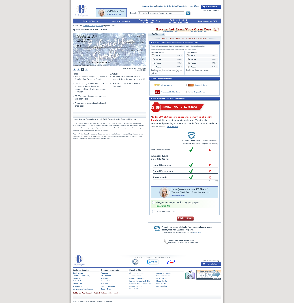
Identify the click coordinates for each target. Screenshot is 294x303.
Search (133, 13)
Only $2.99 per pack (177, 203)
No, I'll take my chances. (166, 211)
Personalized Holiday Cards (170, 92)
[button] (153, 262)
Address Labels (166, 85)
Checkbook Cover (200, 85)
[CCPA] (101, 293)
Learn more (172, 126)
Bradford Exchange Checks (93, 26)
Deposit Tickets (199, 92)
